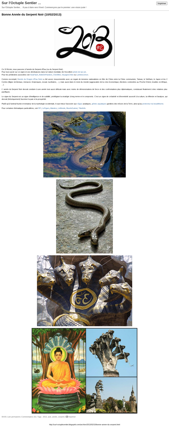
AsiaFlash (34, 75)
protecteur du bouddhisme (152, 104)
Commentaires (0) (28, 417)
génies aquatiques (99, 104)
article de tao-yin (79, 72)
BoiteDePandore (45, 75)
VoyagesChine (67, 75)
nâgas (79, 104)
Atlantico (53, 108)
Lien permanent (14, 417)
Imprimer (162, 3)
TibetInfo (82, 108)
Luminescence (82, 75)
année (54, 417)
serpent (61, 417)
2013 (45, 417)
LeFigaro (45, 108)
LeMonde (61, 108)
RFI (39, 108)
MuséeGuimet (72, 108)
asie (49, 417)
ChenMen (57, 75)
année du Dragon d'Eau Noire (30, 79)
